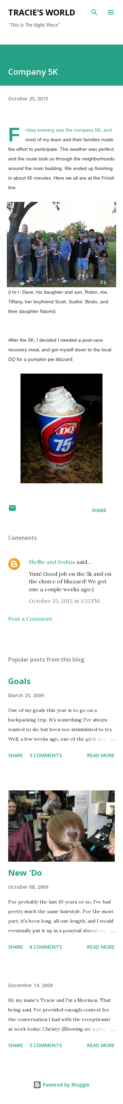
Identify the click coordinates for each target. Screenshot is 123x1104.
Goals (19, 681)
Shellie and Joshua (52, 561)
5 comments (45, 1045)
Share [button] (99, 510)
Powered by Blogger (65, 1084)
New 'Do (25, 872)
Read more (101, 755)
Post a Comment (30, 618)
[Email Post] (12, 510)
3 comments (45, 755)
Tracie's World (41, 12)
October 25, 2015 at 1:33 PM (64, 600)
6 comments (45, 947)
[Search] (94, 12)
